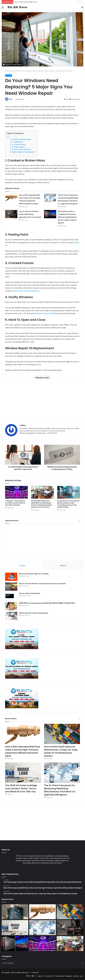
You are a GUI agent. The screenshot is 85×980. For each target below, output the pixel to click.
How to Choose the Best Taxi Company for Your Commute (42, 583)
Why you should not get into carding (33, 574)
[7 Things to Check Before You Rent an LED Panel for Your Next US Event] (16, 492)
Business (15, 71)
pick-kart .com (78, 976)
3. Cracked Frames (19, 144)
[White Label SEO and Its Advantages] (11, 616)
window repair (43, 377)
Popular (22, 565)
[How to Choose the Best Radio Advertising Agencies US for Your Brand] (11, 214)
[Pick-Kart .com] (17, 7)
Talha (11, 99)
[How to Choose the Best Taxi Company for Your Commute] (11, 586)
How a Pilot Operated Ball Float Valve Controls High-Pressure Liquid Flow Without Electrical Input (48, 2)
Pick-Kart (36, 972)
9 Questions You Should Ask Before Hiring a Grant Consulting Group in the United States (68, 504)
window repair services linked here (25, 291)
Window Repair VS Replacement (23, 152)
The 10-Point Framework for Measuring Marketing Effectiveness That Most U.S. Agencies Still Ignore (60, 790)
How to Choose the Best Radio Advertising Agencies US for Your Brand (30, 214)
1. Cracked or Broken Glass (21, 139)
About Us (41, 976)
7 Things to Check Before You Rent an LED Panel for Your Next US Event (15, 503)
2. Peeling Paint (17, 142)
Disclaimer (68, 976)
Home (8, 71)
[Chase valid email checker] (11, 596)
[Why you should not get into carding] (11, 577)
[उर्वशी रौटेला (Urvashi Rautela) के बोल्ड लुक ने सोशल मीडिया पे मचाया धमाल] (11, 606)
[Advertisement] (42, 401)
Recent (63, 565)
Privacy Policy (59, 976)
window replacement (44, 313)
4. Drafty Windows (18, 147)
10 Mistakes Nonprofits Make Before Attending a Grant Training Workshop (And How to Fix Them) (41, 504)
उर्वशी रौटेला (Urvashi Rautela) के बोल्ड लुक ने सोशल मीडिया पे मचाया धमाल (47, 603)
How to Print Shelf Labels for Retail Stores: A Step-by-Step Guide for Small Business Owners (60, 751)
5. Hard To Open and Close (21, 149)
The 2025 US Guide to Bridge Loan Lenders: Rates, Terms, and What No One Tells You (21, 788)
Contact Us (49, 976)
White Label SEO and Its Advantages (33, 613)
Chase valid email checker (29, 593)
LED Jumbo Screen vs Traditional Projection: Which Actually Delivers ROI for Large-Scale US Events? (67, 217)
